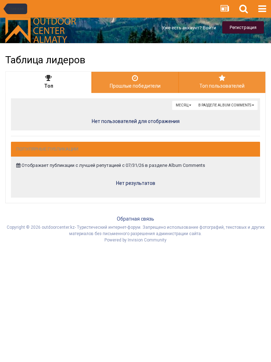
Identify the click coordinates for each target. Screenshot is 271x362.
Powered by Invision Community (135, 240)
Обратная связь (135, 219)
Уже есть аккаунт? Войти (189, 27)
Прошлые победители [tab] (135, 86)
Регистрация (243, 27)
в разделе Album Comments (225, 105)
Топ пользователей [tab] (222, 86)
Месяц (182, 105)
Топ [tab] (48, 86)
